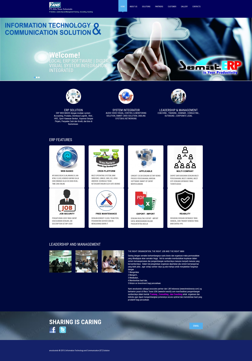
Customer (172, 7)
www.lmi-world (165, 291)
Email (196, 325)
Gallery (184, 7)
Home (123, 7)
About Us (133, 7)
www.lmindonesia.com (189, 289)
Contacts (196, 7)
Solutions (146, 7)
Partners (159, 7)
